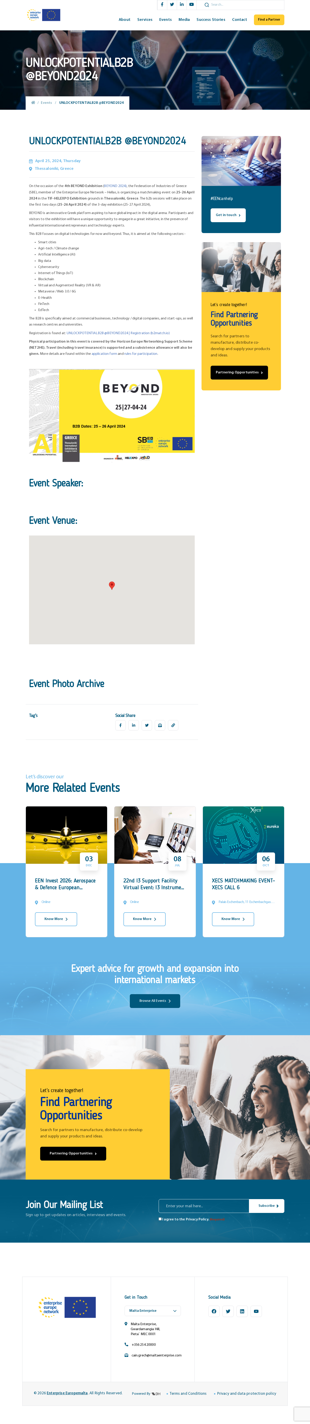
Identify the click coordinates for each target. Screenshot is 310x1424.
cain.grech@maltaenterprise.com (157, 1355)
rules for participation (140, 354)
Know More (53, 919)
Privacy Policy (197, 1219)
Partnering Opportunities (237, 372)
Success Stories (211, 20)
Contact (239, 20)
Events (165, 20)
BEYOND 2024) (115, 186)
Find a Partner (269, 20)
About (124, 20)
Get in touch (226, 215)
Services (145, 20)
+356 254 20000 (144, 1345)
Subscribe (266, 1206)
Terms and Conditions (188, 1394)
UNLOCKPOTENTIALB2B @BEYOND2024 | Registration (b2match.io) (118, 333)
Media (184, 20)
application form (104, 354)
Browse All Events (152, 1001)
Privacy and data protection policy (246, 1394)
